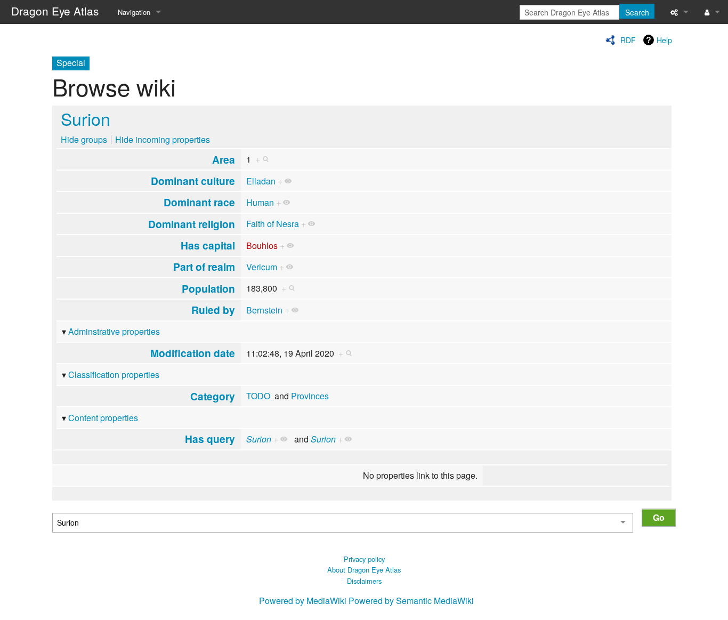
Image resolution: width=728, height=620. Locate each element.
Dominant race (199, 202)
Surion (85, 118)
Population (208, 288)
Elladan (261, 181)
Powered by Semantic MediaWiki (411, 600)
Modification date (192, 352)
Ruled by (213, 309)
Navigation (134, 12)
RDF (628, 40)
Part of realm (204, 266)
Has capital (208, 245)
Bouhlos (262, 245)
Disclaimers (364, 581)
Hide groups (84, 139)
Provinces (310, 396)
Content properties (103, 418)
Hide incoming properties (162, 139)
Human (260, 202)
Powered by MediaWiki (302, 600)
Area (223, 159)
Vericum (261, 267)
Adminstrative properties (114, 331)
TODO (258, 396)
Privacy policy (364, 559)
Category (212, 396)
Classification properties (113, 374)
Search (637, 12)
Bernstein (264, 310)
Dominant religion (191, 223)
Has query (210, 438)
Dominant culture (193, 180)
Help (664, 40)
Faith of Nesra (272, 224)
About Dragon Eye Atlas (364, 570)
